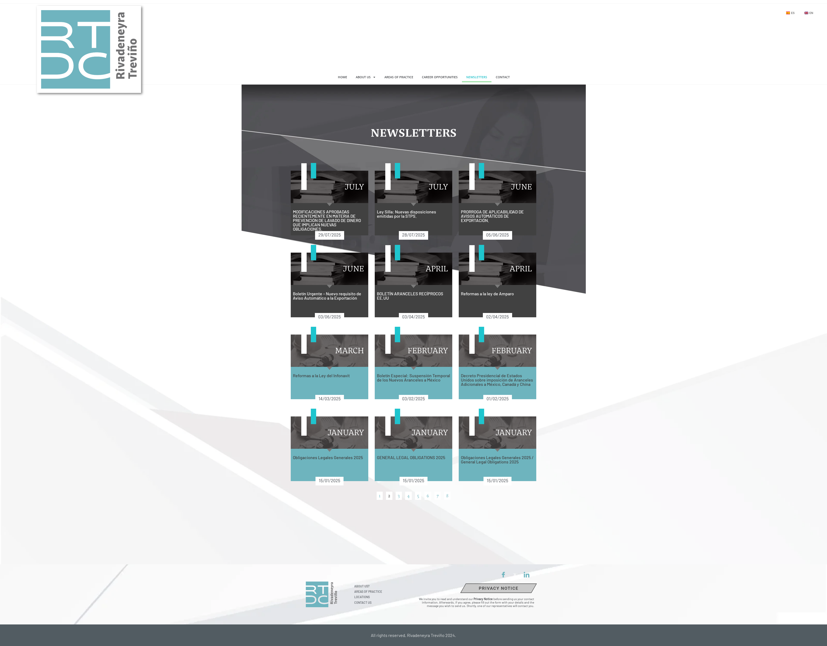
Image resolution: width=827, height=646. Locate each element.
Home (342, 77)
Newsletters (476, 77)
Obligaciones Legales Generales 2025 (328, 457)
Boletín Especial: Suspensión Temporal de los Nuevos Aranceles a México (413, 377)
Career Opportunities (440, 77)
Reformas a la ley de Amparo (487, 293)
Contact (503, 77)
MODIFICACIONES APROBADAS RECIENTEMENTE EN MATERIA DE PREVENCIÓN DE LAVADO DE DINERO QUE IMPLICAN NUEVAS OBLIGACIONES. (327, 220)
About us (363, 77)
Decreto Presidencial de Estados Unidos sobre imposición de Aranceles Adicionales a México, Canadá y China (497, 380)
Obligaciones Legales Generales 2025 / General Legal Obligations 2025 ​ (497, 459)
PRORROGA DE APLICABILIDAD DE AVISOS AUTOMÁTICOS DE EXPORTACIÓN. (492, 216)
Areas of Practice (398, 77)
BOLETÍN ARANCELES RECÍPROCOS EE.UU (410, 295)
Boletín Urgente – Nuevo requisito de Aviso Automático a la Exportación (327, 295)
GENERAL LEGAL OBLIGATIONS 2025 (411, 457)
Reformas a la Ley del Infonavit (321, 375)
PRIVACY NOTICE (498, 588)
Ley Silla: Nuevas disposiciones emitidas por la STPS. (406, 214)
